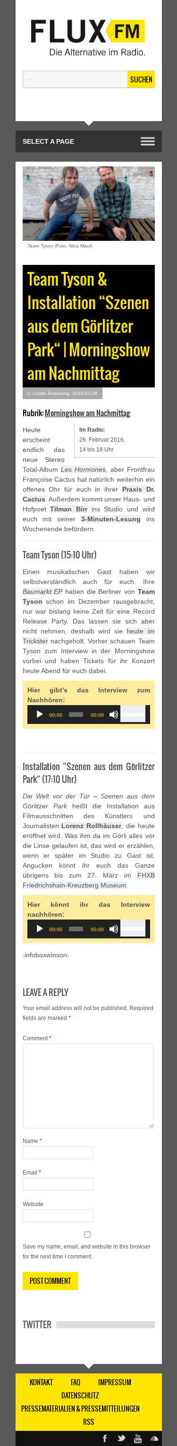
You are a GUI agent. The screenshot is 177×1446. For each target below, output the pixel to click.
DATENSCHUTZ (80, 1395)
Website (33, 1204)
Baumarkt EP (43, 591)
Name (32, 1141)
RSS (88, 1422)
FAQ (75, 1382)
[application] (88, 714)
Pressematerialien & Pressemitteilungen (80, 1409)
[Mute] (113, 714)
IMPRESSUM (114, 1382)
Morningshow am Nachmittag (87, 413)
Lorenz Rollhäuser (91, 826)
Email (32, 1172)
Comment (37, 1038)
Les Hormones (83, 469)
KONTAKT (41, 1382)
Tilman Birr (68, 509)
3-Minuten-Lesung (111, 519)
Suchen (141, 79)
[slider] (132, 713)
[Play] (39, 714)
